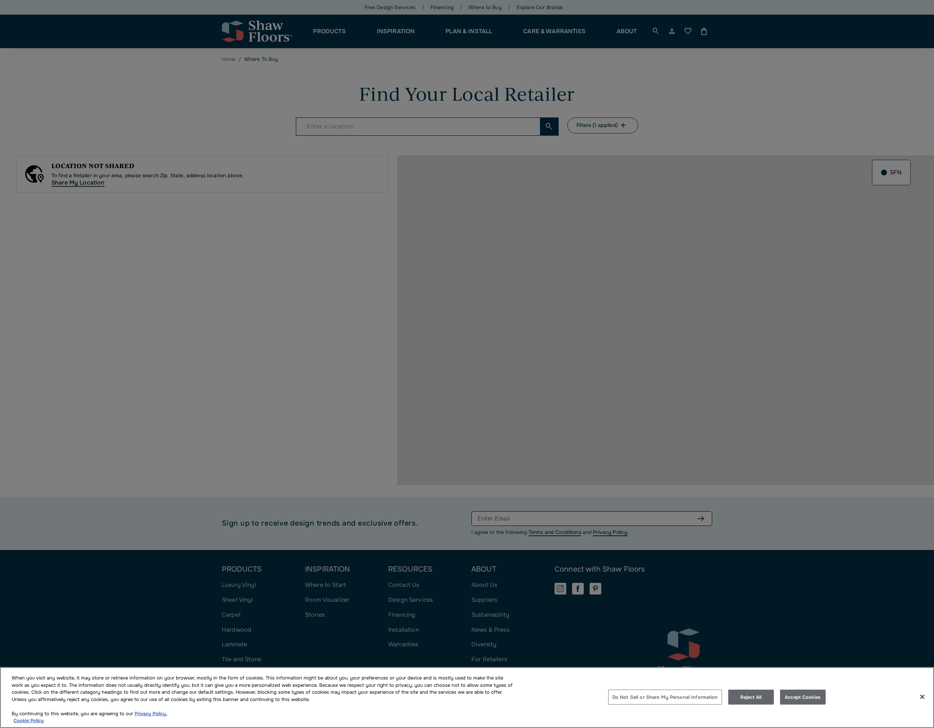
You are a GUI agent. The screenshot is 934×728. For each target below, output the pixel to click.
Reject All (750, 697)
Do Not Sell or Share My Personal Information (665, 697)
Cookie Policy (28, 720)
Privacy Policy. (151, 713)
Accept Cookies (803, 697)
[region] (467, 697)
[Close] (922, 697)
